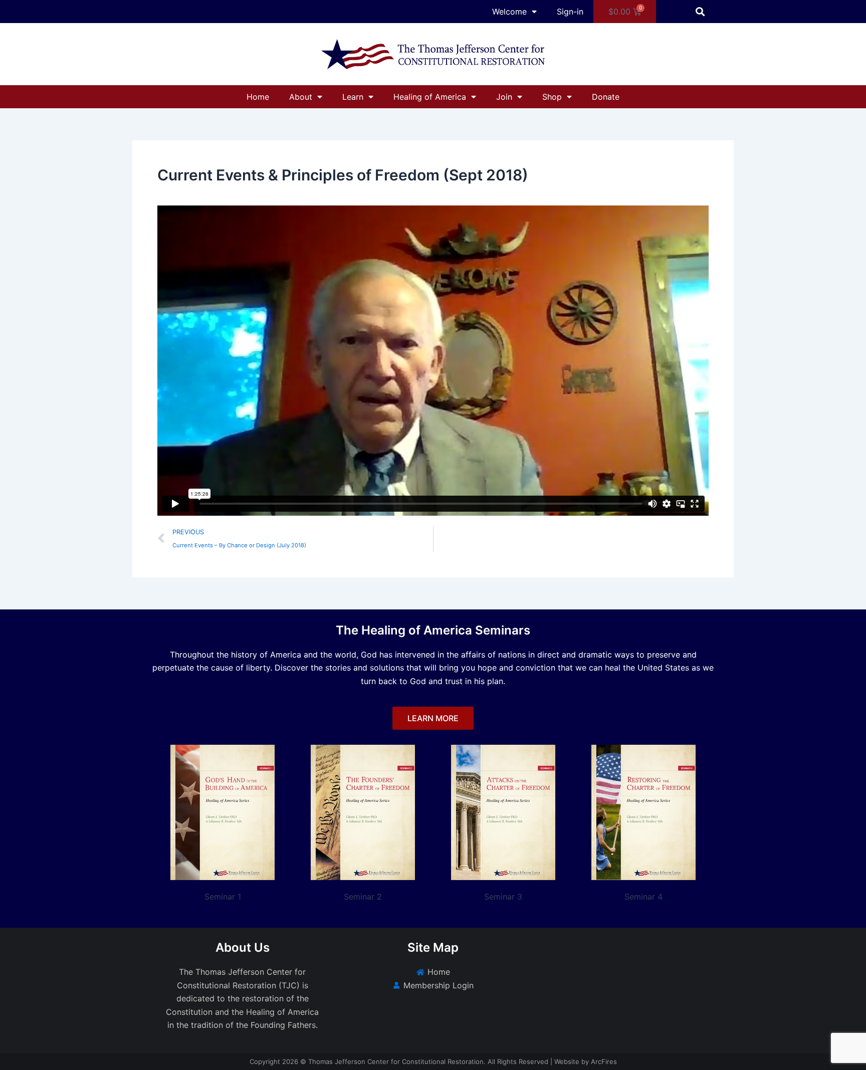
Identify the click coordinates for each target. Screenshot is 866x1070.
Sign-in (570, 12)
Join (504, 97)
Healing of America (429, 97)
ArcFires (604, 1061)
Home (258, 97)
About (300, 97)
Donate (605, 97)
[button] (700, 12)
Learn (352, 97)
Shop (552, 97)
